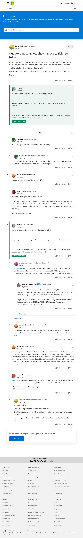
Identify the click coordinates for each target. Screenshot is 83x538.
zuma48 (19, 175)
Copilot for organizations (8, 480)
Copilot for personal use (8, 483)
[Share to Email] (52, 461)
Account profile (32, 470)
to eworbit (43, 400)
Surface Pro (5, 470)
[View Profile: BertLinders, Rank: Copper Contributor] (11, 47)
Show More (22, 314)
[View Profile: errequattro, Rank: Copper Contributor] (16, 264)
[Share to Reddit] (41, 461)
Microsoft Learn (32, 509)
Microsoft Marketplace (33, 518)
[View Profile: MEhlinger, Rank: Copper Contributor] (14, 140)
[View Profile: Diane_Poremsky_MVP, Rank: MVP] (19, 285)
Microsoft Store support (34, 477)
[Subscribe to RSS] (48, 461)
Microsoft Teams (6, 518)
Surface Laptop (6, 473)
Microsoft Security (6, 505)
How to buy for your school (60, 483)
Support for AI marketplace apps (36, 512)
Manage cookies (30, 533)
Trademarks (48, 533)
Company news (58, 509)
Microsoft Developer (33, 505)
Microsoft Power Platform (8, 515)
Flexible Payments (32, 493)
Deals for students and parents (61, 490)
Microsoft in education (59, 470)
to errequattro (46, 284)
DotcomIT (20, 88)
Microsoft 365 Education (60, 480)
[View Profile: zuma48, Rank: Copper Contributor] (14, 176)
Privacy (22, 533)
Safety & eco (56, 533)
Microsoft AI (5, 502)
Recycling (64, 533)
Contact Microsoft (13, 533)
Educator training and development (62, 486)
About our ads (72, 533)
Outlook (11, 8)
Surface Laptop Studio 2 (8, 477)
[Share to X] (38, 461)
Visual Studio (31, 525)
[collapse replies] (7, 139)
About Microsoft (58, 505)
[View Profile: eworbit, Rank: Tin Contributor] (14, 376)
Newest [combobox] (73, 133)
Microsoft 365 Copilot (7, 522)
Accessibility (57, 522)
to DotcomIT (44, 263)
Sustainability (57, 525)
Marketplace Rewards (33, 522)
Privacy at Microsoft (59, 512)
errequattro (23, 263)
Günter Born (21, 191)
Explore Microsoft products (9, 490)
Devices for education (59, 473)
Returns (30, 480)
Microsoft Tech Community (34, 515)
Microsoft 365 (5, 512)
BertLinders (19, 46)
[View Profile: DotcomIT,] (14, 89)
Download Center (32, 473)
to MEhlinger (43, 156)
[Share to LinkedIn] (31, 461)
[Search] (61, 3)
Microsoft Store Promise (34, 490)
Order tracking (31, 483)
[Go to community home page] (12, 3)
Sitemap (4, 533)
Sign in (16, 439)
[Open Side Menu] (8, 3)
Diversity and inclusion (59, 518)
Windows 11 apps (6, 493)
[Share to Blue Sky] (45, 461)
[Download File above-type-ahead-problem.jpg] (37, 388)
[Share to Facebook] (35, 461)
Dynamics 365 (5, 509)
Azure (29, 502)
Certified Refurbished (33, 486)
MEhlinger (20, 139)
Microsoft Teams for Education (61, 477)
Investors (56, 515)
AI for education (58, 493)
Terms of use (39, 533)
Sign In (73, 3)
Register (66, 3)
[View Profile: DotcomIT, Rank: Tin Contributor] (14, 226)
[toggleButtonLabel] (75, 8)
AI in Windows (5, 486)
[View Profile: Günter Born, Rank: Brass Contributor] (14, 192)
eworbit (19, 375)
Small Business (6, 525)
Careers (56, 502)
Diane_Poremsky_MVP (29, 284)
